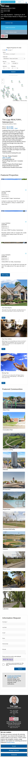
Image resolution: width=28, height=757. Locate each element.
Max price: (13, 61)
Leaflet (14, 100)
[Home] (4, 36)
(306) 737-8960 (6, 157)
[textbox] (14, 54)
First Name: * (4, 621)
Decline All (14, 754)
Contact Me (9, 23)
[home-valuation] (3, 27)
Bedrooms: (5, 66)
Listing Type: (5, 56)
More (3, 317)
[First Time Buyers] (14, 305)
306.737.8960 (7, 10)
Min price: (4, 61)
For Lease (9, 50)
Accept (14, 746)
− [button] (3, 82)
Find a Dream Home (11, 32)
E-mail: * (4, 632)
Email (2, 12)
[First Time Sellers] (14, 336)
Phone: (3, 638)
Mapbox (18, 100)
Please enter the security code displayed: (11, 656)
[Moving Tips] (14, 370)
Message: (4, 649)
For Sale (4, 50)
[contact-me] (3, 23)
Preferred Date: (5, 643)
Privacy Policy (11, 742)
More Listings (5, 274)
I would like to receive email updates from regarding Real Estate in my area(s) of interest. (14, 664)
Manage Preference (14, 750)
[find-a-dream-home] (3, 32)
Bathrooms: (13, 66)
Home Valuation (10, 27)
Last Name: (4, 627)
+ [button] (3, 80)
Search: (4, 52)
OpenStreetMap (24, 100)
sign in (15, 677)
